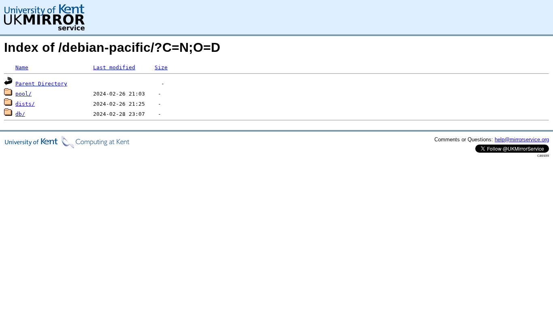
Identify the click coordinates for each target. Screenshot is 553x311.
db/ (20, 114)
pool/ (23, 94)
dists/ (25, 104)
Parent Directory (41, 84)
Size (161, 67)
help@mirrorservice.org (522, 139)
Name (21, 67)
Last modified (114, 67)
